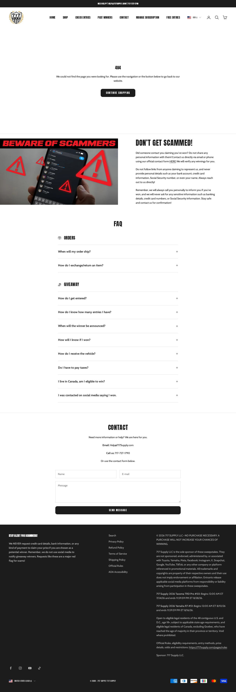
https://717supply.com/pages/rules (208, 647)
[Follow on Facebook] (11, 668)
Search (112, 535)
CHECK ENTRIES (83, 17)
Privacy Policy (116, 541)
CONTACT (124, 17)
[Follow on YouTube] (30, 668)
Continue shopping (118, 93)
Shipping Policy (117, 559)
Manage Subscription (147, 17)
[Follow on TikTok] (39, 668)
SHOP (65, 17)
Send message (118, 510)
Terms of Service (118, 553)
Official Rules (116, 565)
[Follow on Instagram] (20, 668)
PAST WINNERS (105, 17)
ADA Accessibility (118, 572)
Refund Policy (116, 547)
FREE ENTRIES (173, 17)
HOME (52, 17)
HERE (172, 161)
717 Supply (111, 680)
